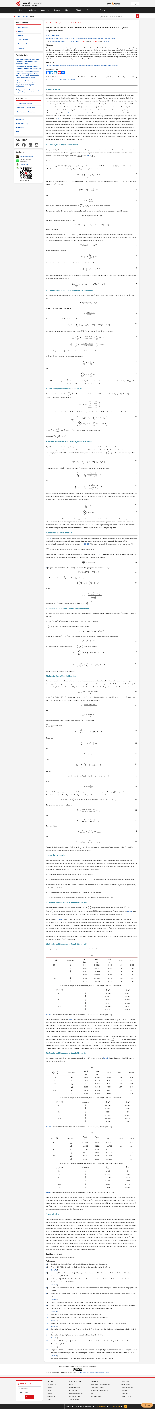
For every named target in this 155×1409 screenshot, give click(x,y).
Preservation (125, 1390)
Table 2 (71, 1019)
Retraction (124, 1393)
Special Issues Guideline (26, 112)
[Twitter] (17, 145)
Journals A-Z (51, 1384)
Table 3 (105, 1058)
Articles (32, 10)
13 (85, 544)
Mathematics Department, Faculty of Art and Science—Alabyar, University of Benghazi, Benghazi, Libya (80, 38)
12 (93, 156)
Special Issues (74, 1399)
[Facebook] (24, 145)
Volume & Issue (96, 1396)
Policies (125, 1381)
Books (57, 10)
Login (135, 4)
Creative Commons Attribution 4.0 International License (93, 1373)
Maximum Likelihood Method (74, 65)
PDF (67, 41)
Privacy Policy (126, 1396)
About (78, 10)
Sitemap (50, 1393)
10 (88, 156)
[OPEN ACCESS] (113, 3)
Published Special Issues (26, 107)
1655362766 (24, 164)
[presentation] (63, 166)
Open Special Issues (24, 103)
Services (90, 10)
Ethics (71, 1384)
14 (88, 544)
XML (77, 41)
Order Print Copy (22, 123)
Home (21, 10)
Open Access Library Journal (55, 23)
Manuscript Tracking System (100, 1384)
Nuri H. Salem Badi (52, 35)
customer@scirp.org (26, 156)
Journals (45, 10)
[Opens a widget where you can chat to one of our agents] (147, 1405)
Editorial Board (23, 40)
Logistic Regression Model (55, 65)
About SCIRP (75, 1381)
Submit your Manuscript (84, 1406)
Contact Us (20, 127)
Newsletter (20, 119)
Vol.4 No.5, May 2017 (74, 23)
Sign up (68, 1406)
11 (91, 156)
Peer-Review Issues (76, 1393)
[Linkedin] (30, 145)
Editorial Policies (74, 1387)
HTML (73, 41)
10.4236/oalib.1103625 (57, 41)
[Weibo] (36, 145)
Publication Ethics (127, 1387)
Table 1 (129, 911)
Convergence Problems (92, 65)
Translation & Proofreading (100, 1390)
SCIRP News (101, 1406)
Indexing (21, 48)
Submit (103, 10)
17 (79, 621)
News (67, 10)
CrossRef (54, 1270)
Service (94, 1381)
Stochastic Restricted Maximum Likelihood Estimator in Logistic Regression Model (27, 61)
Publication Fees (24, 44)
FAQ (17, 131)
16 (100, 554)
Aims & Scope (23, 27)
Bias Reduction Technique (109, 65)
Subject (49, 1387)
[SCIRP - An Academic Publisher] (29, 3)
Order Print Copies (97, 1387)
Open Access (125, 1384)
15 (97, 554)
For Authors (73, 1390)
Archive (20, 35)
